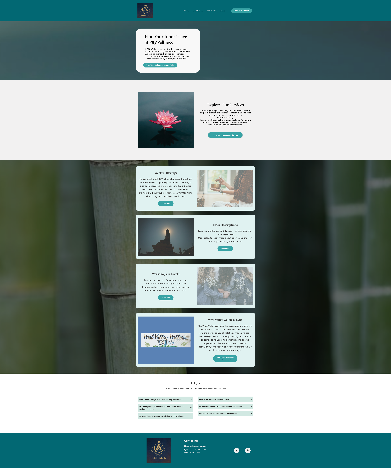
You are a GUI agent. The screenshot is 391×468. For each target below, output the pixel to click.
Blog (222, 10)
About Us (198, 10)
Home (186, 10)
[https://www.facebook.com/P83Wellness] (236, 450)
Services (211, 10)
